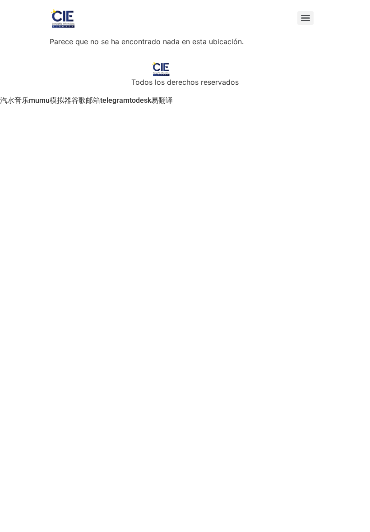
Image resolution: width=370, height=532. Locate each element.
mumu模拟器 (50, 100)
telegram (115, 100)
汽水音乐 (14, 100)
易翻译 (162, 100)
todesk (140, 100)
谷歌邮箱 (85, 100)
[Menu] (305, 18)
